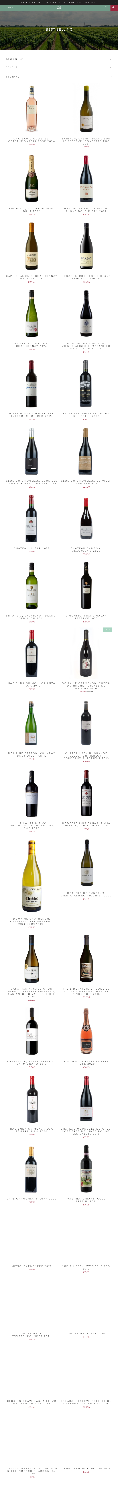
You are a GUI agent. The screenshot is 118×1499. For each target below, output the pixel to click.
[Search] (107, 7)
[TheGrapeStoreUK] (59, 8)
